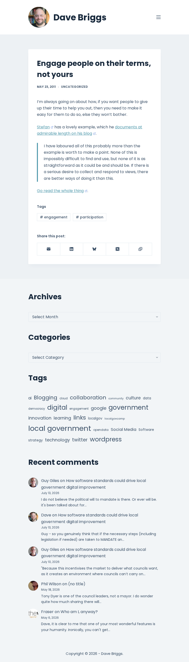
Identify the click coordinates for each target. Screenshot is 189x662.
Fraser (47, 612)
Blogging (45, 397)
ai (30, 398)
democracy (36, 409)
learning (62, 418)
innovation (39, 418)
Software (146, 429)
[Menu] (158, 17)
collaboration (88, 397)
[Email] (48, 249)
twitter (80, 439)
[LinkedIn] (71, 249)
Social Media (123, 429)
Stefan (43, 127)
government (128, 407)
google (98, 408)
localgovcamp (115, 419)
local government (59, 428)
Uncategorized (74, 87)
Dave (46, 515)
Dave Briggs (80, 17)
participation (89, 217)
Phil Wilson (51, 584)
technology (57, 440)
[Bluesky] (94, 249)
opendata (101, 430)
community (116, 398)
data (147, 398)
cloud (64, 398)
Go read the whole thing (60, 191)
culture (133, 398)
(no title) (76, 584)
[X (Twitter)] (117, 249)
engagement (53, 217)
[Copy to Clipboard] (140, 249)
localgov (95, 418)
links (79, 417)
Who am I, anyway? (79, 612)
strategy (35, 440)
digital (57, 407)
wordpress (106, 439)
